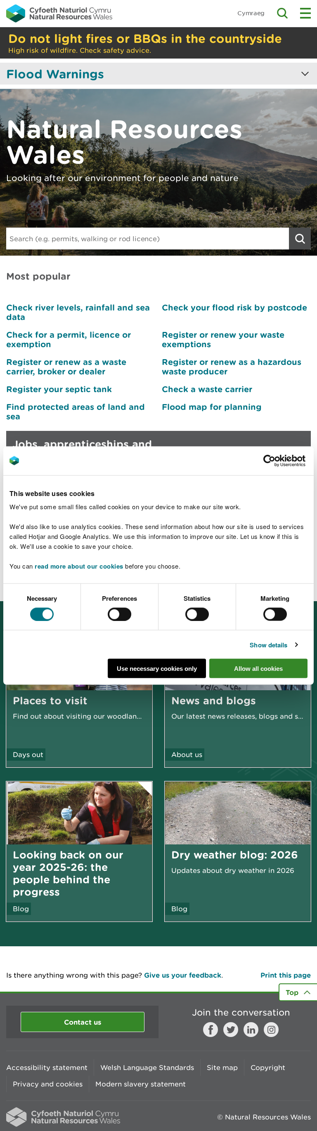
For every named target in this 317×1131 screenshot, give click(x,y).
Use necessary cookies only (157, 668)
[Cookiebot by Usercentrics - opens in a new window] (284, 460)
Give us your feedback (182, 975)
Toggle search (282, 13)
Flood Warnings (55, 73)
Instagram (271, 1029)
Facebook (210, 1029)
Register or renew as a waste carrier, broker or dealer (66, 366)
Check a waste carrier (207, 389)
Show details (268, 644)
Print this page (285, 975)
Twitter (230, 1029)
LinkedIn (251, 1029)
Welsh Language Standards (147, 1067)
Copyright (268, 1067)
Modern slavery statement (140, 1084)
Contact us (82, 1022)
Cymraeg (251, 13)
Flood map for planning (212, 406)
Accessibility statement (47, 1067)
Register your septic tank (59, 389)
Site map (222, 1067)
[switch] (119, 614)
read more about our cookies (79, 566)
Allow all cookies (258, 668)
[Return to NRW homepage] (59, 13)
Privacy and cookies (48, 1084)
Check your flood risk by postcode (234, 307)
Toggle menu (305, 13)
